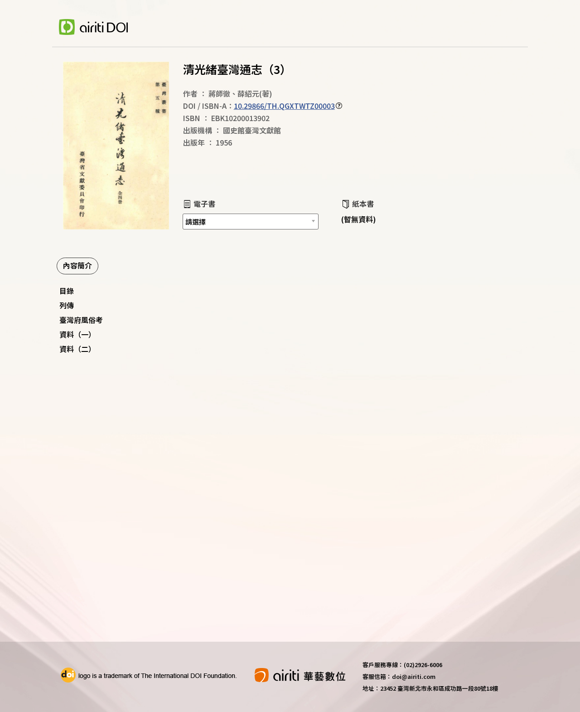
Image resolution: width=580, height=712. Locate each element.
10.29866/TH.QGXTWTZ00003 (284, 105)
